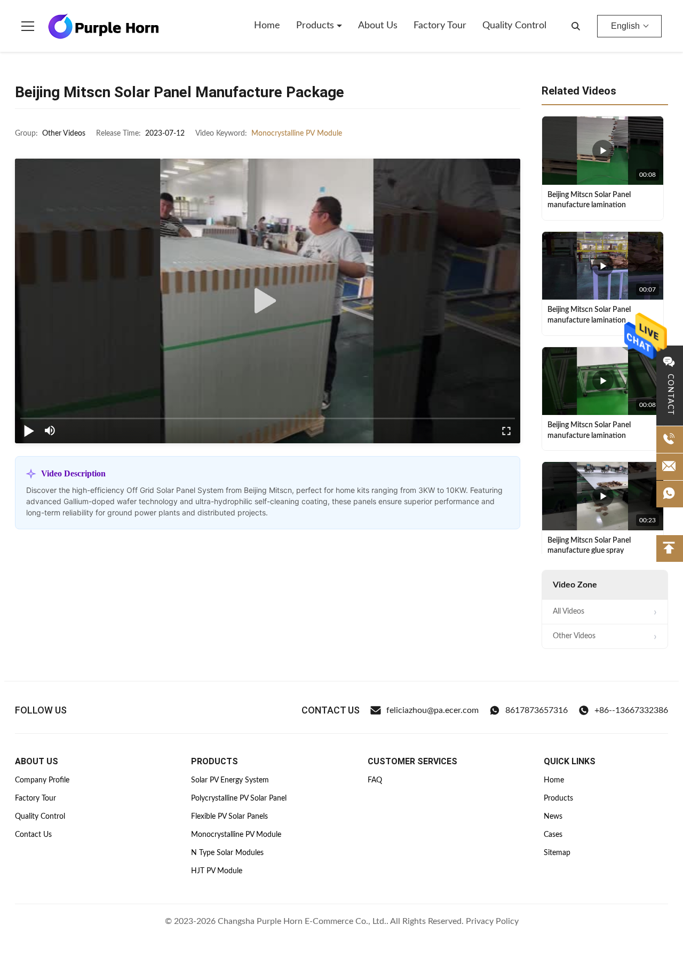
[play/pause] (28, 430)
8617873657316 (536, 710)
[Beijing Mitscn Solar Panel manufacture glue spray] (602, 496)
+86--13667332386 (631, 710)
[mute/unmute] (50, 430)
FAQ (375, 780)
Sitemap (557, 853)
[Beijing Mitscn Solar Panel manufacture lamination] (602, 150)
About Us (378, 25)
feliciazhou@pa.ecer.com (432, 710)
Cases (553, 834)
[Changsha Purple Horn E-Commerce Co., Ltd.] (103, 26)
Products (316, 25)
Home (267, 25)
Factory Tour (440, 25)
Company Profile (42, 780)
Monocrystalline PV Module (296, 133)
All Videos (568, 611)
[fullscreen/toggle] (506, 430)
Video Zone (575, 585)
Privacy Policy (492, 921)
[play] (268, 301)
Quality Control (514, 25)
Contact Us (33, 834)
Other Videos (574, 636)
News (553, 816)
